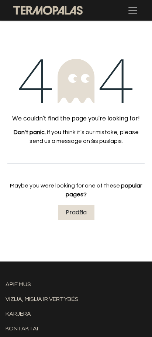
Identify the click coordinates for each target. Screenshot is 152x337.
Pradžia (76, 212)
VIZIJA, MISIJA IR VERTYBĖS (42, 299)
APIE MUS (18, 284)
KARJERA (18, 314)
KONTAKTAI (22, 328)
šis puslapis (106, 141)
